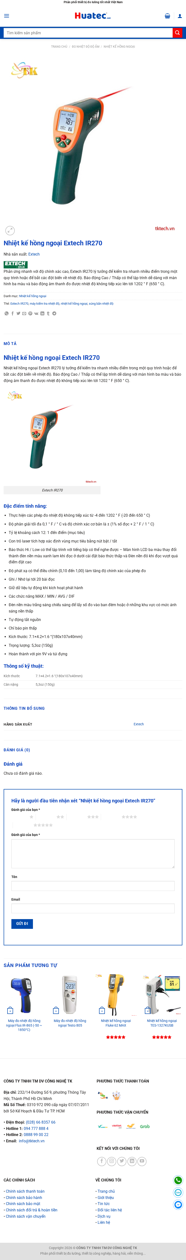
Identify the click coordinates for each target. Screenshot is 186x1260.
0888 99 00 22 (36, 1134)
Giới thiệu (106, 1197)
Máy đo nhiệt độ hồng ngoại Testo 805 (70, 1023)
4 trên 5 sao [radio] (111, 817)
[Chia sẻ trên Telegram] (54, 313)
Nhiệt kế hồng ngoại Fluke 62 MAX (116, 1023)
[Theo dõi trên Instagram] (111, 1161)
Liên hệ (104, 1222)
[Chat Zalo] (178, 1192)
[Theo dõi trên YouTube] (142, 1161)
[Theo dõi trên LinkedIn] (132, 1161)
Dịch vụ (104, 1216)
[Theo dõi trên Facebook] (101, 1161)
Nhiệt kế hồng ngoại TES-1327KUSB (162, 1023)
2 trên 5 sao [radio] (46, 817)
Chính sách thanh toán (25, 1191)
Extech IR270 (19, 303)
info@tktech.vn (32, 1141)
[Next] (182, 1012)
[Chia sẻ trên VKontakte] (36, 313)
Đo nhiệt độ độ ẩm (85, 46)
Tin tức (104, 1203)
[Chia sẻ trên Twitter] (18, 313)
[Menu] (6, 16)
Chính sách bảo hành (24, 1197)
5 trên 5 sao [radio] (23, 825)
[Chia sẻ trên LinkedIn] (42, 313)
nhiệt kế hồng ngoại (74, 303)
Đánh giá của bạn (25, 810)
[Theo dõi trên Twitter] (121, 1161)
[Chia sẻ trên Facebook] (13, 313)
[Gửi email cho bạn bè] (24, 313)
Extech (34, 254)
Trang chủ (59, 46)
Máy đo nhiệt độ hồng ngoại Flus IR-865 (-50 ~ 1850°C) (24, 1025)
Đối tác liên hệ (110, 1210)
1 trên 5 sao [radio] (19, 817)
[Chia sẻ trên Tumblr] (48, 313)
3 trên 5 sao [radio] (77, 817)
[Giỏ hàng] (167, 15)
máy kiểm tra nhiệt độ (44, 303)
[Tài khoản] (180, 15)
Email (15, 899)
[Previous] (4, 1012)
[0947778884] (178, 1180)
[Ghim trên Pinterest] (30, 313)
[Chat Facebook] (178, 1204)
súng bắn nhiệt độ (101, 303)
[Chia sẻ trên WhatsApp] (6, 313)
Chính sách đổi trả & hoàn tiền (31, 1210)
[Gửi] (177, 32)
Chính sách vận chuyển (26, 1216)
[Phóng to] (10, 230)
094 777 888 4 (36, 1128)
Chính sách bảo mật (23, 1203)
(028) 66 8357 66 (40, 1122)
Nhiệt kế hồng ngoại (119, 46)
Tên (14, 877)
